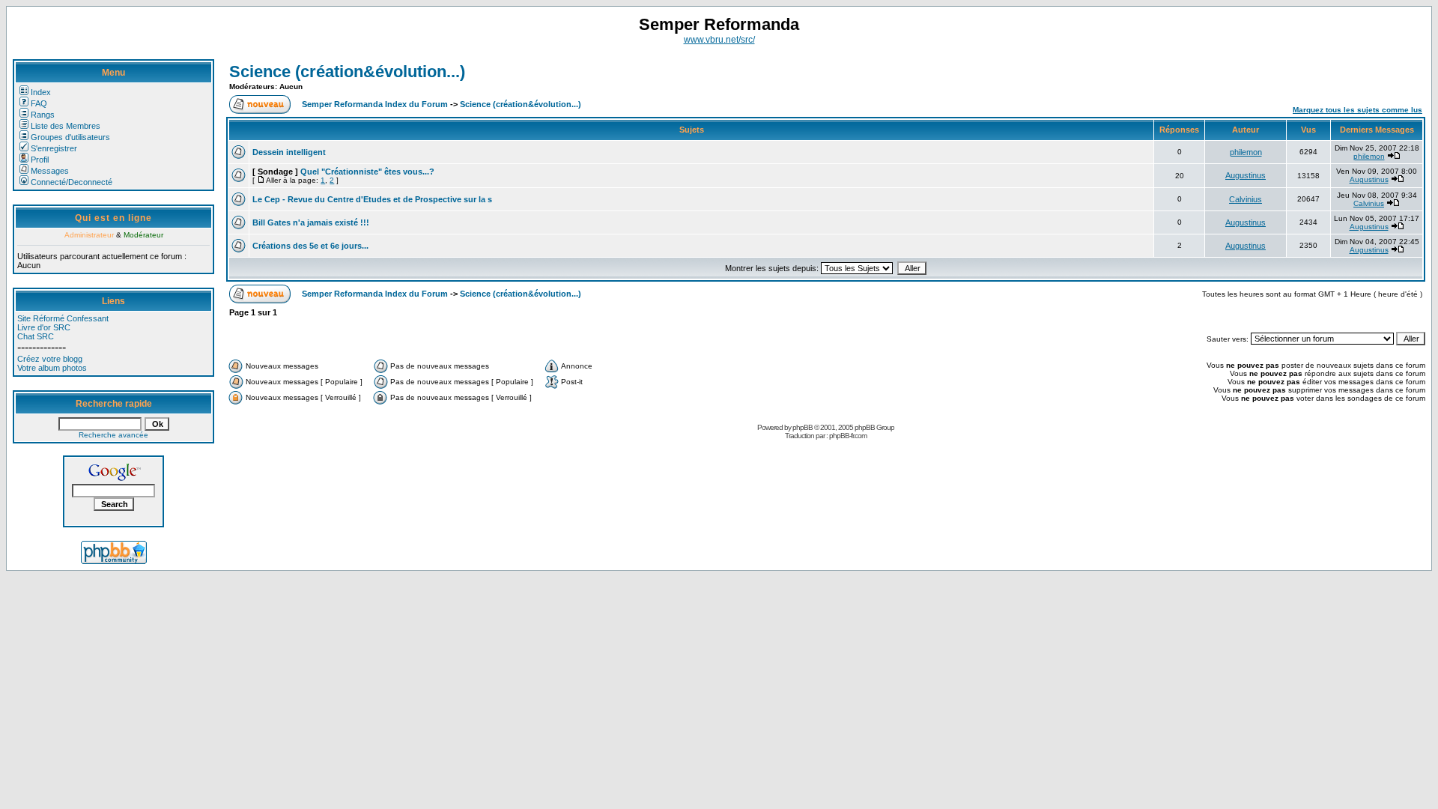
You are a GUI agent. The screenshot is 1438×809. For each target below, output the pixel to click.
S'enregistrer (54, 148)
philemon (1246, 152)
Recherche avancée (113, 435)
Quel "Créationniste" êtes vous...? (367, 171)
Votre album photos (52, 367)
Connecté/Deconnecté (71, 182)
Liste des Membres (65, 125)
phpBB (802, 427)
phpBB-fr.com (848, 435)
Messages (50, 170)
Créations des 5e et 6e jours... (310, 245)
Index (41, 92)
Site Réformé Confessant (63, 318)
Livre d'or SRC (43, 327)
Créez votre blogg (49, 358)
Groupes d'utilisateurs (70, 137)
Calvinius (1245, 199)
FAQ (39, 103)
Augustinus (1245, 175)
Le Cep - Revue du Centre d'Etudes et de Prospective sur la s (372, 199)
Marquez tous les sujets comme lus (1357, 110)
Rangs (43, 114)
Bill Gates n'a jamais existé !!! (310, 222)
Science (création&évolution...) (347, 71)
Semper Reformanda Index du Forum (375, 104)
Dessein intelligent (289, 152)
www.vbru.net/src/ (719, 39)
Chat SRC (35, 336)
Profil (40, 159)
